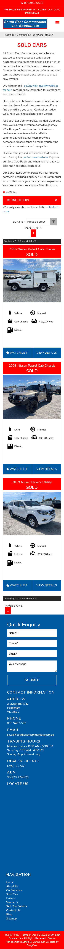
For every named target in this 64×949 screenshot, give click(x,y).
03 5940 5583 (33, 3)
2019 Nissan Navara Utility (32, 482)
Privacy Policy (12, 934)
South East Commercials (18, 34)
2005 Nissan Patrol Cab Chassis (32, 249)
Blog (9, 914)
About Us (12, 886)
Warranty (12, 902)
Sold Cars (38, 34)
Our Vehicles (14, 890)
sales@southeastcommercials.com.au (30, 735)
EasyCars (32, 945)
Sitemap (11, 919)
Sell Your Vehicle (16, 906)
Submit (32, 680)
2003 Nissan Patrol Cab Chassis (32, 365)
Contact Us (13, 910)
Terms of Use (29, 934)
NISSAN (49, 34)
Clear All (11, 192)
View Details (46, 353)
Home (10, 882)
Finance (10, 898)
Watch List (19, 353)
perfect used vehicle (35, 157)
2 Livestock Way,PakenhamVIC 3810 (18, 708)
